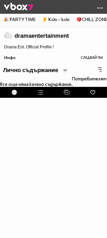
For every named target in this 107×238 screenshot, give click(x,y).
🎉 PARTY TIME (19, 19)
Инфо (10, 57)
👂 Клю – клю (56, 19)
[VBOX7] (19, 7)
